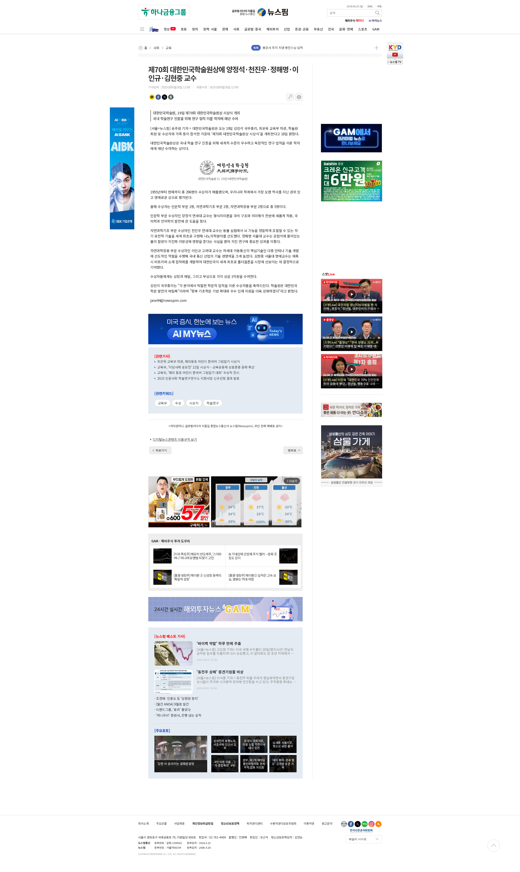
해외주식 (354, 20)
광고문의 (327, 823)
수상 (178, 403)
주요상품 (161, 823)
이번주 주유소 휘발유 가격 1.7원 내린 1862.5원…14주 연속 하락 (304, 47)
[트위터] (358, 824)
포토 (184, 29)
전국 (331, 29)
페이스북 (158, 97)
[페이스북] (351, 824)
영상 (167, 29)
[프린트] (299, 97)
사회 (236, 29)
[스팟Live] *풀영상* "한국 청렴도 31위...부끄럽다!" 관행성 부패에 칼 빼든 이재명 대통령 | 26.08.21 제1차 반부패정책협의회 (351, 344)
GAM (375, 29)
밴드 (170, 97)
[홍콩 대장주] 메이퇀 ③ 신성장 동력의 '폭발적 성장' (197, 577)
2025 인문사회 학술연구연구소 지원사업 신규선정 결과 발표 (198, 378)
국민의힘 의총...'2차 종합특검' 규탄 (225, 763)
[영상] (351, 295)
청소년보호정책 (230, 823)
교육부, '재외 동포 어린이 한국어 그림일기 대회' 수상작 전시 (198, 372)
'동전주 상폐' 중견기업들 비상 (220, 672)
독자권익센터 (254, 823)
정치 (195, 29)
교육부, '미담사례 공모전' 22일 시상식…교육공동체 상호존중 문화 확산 (206, 367)
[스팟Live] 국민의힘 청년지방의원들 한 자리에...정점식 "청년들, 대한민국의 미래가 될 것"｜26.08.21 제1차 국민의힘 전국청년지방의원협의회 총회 (351, 306)
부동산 (318, 29)
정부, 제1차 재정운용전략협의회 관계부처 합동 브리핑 (254, 763)
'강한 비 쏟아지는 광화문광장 (175, 763)
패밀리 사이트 (358, 839)
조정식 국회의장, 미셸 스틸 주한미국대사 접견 (254, 744)
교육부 (162, 403)
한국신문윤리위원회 (361, 831)
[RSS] (378, 824)
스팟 (328, 274)
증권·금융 (302, 29)
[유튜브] (344, 824)
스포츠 (362, 29)
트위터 (164, 97)
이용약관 (309, 823)
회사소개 (143, 823)
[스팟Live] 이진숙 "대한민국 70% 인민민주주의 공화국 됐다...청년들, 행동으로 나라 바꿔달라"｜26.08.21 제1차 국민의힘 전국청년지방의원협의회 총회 (351, 381)
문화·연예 (346, 29)
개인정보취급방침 (202, 823)
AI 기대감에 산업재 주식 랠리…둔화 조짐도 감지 (253, 556)
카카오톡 (152, 97)
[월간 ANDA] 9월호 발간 (172, 704)
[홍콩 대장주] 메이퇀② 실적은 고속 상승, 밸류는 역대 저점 (252, 577)
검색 (378, 13)
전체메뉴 (142, 29)
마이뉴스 (375, 20)
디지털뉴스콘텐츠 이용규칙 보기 (175, 439)
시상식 (193, 403)
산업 (287, 29)
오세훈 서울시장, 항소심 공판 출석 (283, 744)
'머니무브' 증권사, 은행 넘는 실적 (178, 715)
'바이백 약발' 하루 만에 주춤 (219, 643)
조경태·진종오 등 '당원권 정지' (177, 698)
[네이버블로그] (365, 824)
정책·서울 (210, 29)
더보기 (376, 48)
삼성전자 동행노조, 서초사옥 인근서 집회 (224, 744)
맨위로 (292, 450)
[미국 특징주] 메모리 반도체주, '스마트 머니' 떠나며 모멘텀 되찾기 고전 (198, 556)
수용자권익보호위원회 (283, 823)
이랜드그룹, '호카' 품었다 (173, 709)
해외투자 (272, 29)
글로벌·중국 (252, 29)
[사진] (173, 653)
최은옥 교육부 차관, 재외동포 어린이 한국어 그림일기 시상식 (198, 361)
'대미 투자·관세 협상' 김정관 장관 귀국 (283, 763)
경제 (225, 29)
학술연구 (213, 403)
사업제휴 (179, 823)
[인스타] (371, 824)
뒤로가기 (161, 450)
